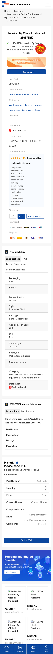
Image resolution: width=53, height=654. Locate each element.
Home (7, 11)
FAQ (25, 258)
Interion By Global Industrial (23, 94)
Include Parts (12, 411)
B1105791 (32, 636)
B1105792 (32, 605)
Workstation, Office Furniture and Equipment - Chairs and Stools (26, 107)
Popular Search (28, 411)
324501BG (10, 609)
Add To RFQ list (35, 216)
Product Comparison (16, 264)
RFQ (21, 216)
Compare (28, 71)
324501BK (10, 639)
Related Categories (15, 269)
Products (18, 11)
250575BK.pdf (19, 386)
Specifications (13, 258)
